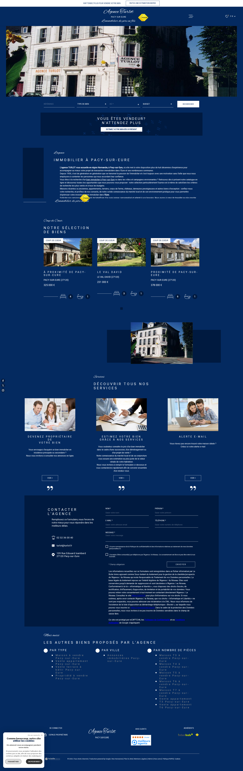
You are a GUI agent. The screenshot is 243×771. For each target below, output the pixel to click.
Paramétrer (13, 761)
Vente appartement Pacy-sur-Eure (72, 662)
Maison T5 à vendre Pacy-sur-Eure (174, 675)
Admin (150, 759)
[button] (121, 308)
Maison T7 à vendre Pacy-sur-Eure (174, 693)
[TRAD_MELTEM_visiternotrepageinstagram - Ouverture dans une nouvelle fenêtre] (3, 390)
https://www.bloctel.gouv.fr (143, 607)
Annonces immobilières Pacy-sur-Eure (124, 658)
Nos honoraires (117, 759)
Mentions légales (140, 759)
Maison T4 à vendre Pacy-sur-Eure (174, 666)
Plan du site (128, 759)
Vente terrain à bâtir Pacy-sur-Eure (69, 669)
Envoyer (181, 564)
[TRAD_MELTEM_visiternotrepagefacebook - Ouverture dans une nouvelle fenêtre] (3, 381)
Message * (110, 532)
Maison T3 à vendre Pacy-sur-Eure (174, 658)
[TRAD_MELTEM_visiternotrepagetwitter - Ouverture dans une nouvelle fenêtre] (3, 385)
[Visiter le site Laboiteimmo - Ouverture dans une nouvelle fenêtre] (52, 759)
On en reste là (34, 735)
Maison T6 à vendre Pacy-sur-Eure (174, 684)
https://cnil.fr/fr (138, 595)
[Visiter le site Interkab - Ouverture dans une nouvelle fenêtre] (185, 735)
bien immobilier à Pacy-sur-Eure (100, 179)
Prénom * (159, 508)
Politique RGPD (168, 759)
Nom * (108, 508)
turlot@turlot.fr (64, 545)
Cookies (177, 759)
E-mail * (109, 520)
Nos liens (157, 759)
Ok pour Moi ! (34, 761)
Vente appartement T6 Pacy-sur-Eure (175, 706)
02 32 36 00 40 (65, 537)
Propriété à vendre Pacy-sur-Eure (72, 677)
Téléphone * (160, 520)
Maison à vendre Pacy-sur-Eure (70, 657)
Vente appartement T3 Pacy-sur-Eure (175, 700)
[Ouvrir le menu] (191, 16)
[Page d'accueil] (118, 13)
